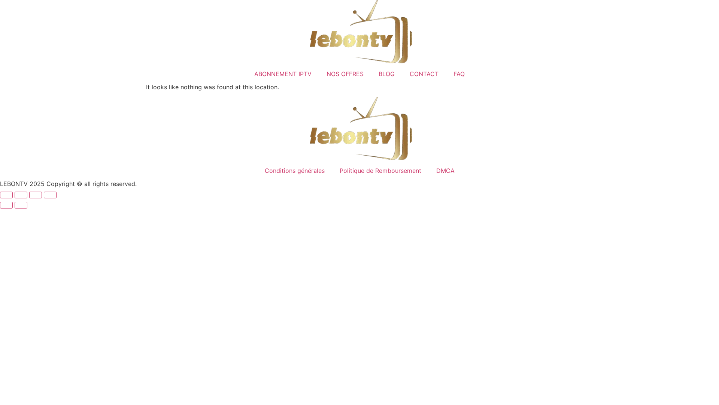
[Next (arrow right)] (21, 205)
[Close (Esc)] (50, 195)
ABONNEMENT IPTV (283, 74)
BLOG (387, 74)
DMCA (445, 170)
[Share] (35, 195)
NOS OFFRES (345, 74)
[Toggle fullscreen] (21, 195)
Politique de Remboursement (380, 170)
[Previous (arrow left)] (6, 205)
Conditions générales (295, 170)
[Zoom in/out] (6, 195)
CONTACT (424, 74)
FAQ (459, 74)
